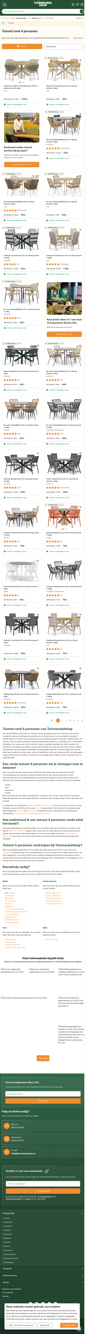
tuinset (38, 808)
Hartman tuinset (44, 813)
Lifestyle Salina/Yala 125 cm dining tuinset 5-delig (21, 588)
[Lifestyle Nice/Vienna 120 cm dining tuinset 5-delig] (21, 678)
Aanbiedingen (8, 1262)
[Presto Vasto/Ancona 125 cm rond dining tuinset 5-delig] (64, 463)
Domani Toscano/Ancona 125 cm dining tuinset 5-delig (61, 87)
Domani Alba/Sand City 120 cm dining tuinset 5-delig (63, 534)
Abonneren (44, 1191)
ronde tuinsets (29, 813)
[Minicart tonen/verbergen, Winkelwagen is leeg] (82, 4)
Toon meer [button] (43, 1058)
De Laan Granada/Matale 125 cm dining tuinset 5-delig (22, 310)
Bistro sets (9, 898)
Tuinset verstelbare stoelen (16, 912)
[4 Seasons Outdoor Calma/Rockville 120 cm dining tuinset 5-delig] (21, 70)
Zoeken (45, 1101)
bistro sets (18, 813)
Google (27, 1199)
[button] (14, 981)
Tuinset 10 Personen (53, 904)
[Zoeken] (82, 11)
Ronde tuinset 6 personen (15, 947)
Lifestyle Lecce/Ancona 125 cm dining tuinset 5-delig (21, 256)
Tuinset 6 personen (53, 898)
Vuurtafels (7, 1242)
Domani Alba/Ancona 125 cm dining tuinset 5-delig (21, 372)
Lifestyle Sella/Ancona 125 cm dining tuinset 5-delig (21, 480)
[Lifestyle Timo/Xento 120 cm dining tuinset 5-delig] (21, 624)
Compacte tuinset (12, 922)
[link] (52, 721)
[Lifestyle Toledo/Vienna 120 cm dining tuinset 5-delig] (21, 517)
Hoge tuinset (10, 917)
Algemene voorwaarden (11, 1289)
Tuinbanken (7, 1234)
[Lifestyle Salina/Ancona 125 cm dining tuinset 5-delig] (64, 678)
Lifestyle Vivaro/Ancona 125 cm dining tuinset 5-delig (64, 256)
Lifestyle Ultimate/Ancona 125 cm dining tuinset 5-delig (61, 641)
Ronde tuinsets (11, 942)
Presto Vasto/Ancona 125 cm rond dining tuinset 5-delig (62, 480)
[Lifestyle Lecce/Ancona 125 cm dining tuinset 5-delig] (21, 239)
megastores (7, 852)
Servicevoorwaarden (13, 1199)
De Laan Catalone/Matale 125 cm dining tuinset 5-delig (61, 203)
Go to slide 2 (23, 82)
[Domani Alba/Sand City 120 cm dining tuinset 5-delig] (64, 517)
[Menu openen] (4, 4)
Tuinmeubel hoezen (10, 1258)
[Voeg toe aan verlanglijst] (38, 60)
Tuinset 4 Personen (53, 895)
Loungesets (7, 1222)
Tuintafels (7, 1230)
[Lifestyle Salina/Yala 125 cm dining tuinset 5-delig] (21, 570)
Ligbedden (7, 1238)
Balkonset (9, 906)
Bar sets (8, 904)
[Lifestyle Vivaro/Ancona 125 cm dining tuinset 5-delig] (64, 239)
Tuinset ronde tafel (12, 945)
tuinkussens (32, 805)
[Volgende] (82, 721)
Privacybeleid (7, 1292)
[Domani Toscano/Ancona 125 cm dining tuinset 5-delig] (64, 70)
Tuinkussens (8, 1250)
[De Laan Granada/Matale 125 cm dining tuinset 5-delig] (21, 293)
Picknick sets (10, 901)
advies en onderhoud (17, 831)
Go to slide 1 (20, 82)
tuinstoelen (31, 811)
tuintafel (20, 811)
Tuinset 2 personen (53, 893)
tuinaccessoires (46, 805)
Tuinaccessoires (9, 1254)
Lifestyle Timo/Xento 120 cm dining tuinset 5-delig (21, 641)
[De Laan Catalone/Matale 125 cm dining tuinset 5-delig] (64, 186)
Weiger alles (45, 1325)
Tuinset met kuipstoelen (14, 909)
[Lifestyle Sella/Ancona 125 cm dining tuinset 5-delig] (21, 463)
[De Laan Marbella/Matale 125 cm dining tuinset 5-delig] (64, 124)
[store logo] (43, 3)
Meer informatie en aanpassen (21, 1325)
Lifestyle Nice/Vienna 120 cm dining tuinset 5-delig (21, 695)
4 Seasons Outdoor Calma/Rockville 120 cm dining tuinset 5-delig (20, 87)
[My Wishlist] (77, 4)
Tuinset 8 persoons (53, 901)
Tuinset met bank (12, 914)
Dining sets (9, 895)
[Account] (73, 4)
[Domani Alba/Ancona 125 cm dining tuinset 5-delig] (21, 355)
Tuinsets (6, 1218)
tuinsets (11, 893)
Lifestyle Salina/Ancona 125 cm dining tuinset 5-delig (64, 695)
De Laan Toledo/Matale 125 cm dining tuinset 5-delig (21, 426)
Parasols (6, 1246)
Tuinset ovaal (10, 939)
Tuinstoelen (7, 1226)
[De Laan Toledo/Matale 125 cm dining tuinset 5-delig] (21, 409)
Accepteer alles (69, 1325)
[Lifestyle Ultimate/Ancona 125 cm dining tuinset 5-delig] (64, 624)
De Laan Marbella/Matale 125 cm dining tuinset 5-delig (61, 141)
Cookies (5, 1296)
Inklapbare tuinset (12, 920)
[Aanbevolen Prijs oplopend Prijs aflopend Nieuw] (64, 46)
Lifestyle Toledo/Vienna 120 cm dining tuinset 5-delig (21, 534)
